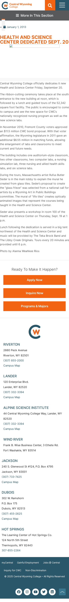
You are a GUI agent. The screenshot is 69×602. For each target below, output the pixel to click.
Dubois (8, 492)
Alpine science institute (26, 408)
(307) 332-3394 (13, 392)
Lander (10, 376)
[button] (50, 5)
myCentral (7, 562)
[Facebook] (18, 592)
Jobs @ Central (51, 562)
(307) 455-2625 (12, 513)
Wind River (13, 439)
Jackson (10, 461)
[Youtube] (35, 592)
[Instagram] (27, 592)
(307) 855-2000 (13, 360)
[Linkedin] (52, 592)
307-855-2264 (11, 550)
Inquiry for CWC (12, 570)
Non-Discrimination (35, 570)
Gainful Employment (28, 562)
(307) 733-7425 (12, 476)
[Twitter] (44, 592)
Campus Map (11, 365)
